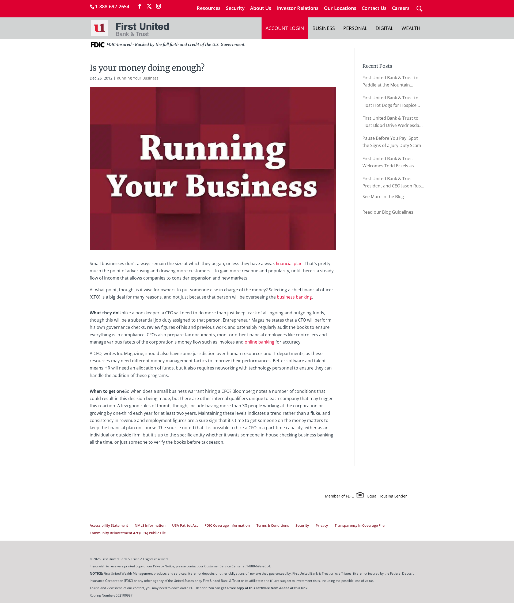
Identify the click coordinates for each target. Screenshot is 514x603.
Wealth (411, 28)
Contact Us (374, 8)
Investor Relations (298, 8)
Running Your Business (137, 78)
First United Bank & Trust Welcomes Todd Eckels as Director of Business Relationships (388, 162)
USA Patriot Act (185, 525)
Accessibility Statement (109, 525)
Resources (209, 8)
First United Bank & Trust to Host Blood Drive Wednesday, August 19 (392, 122)
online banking (259, 342)
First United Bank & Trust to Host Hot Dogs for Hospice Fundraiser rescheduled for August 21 (390, 102)
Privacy (322, 525)
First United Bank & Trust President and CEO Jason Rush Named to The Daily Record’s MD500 (393, 183)
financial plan (289, 263)
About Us (260, 8)
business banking (294, 297)
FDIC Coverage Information (227, 525)
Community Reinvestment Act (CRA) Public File (128, 532)
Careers (401, 8)
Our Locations (340, 8)
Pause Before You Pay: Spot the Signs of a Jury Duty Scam (391, 141)
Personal (355, 28)
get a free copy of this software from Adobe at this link (264, 588)
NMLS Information (150, 525)
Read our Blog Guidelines (387, 212)
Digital (384, 28)
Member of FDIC (339, 496)
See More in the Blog (383, 196)
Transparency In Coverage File (359, 525)
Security (235, 8)
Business (323, 28)
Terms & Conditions (272, 525)
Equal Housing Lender (387, 496)
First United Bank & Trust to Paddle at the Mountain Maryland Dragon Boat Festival (390, 82)
